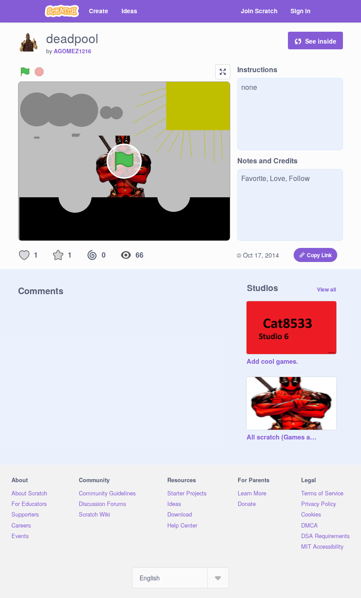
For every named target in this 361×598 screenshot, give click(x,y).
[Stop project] (39, 72)
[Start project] (25, 72)
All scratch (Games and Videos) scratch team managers (283, 437)
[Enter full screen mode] (222, 71)
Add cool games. (272, 361)
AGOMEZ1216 (72, 51)
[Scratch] (62, 11)
